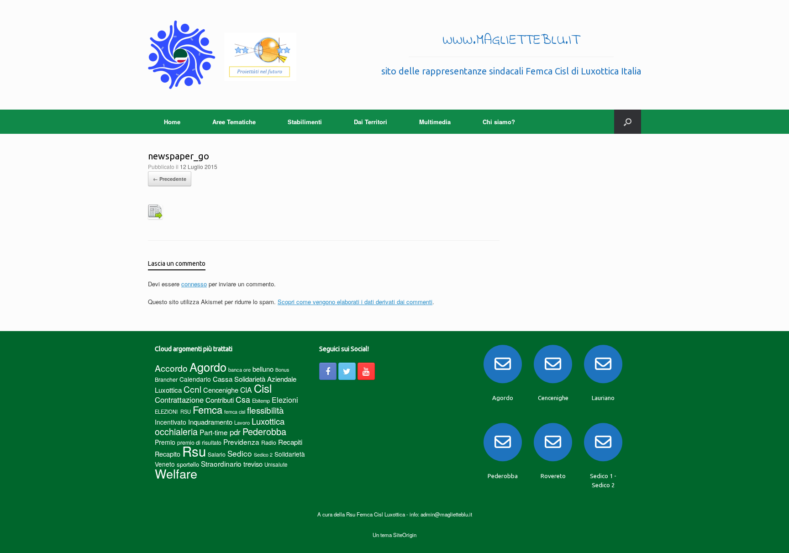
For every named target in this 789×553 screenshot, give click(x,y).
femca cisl (234, 411)
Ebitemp (261, 400)
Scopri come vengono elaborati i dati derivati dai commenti (355, 301)
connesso (194, 283)
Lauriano (603, 398)
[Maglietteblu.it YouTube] (366, 371)
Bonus (282, 369)
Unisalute (276, 464)
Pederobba (264, 431)
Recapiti (290, 442)
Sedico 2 (263, 454)
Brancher (166, 379)
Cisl (263, 388)
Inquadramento (210, 422)
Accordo (171, 368)
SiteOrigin (404, 534)
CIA (246, 389)
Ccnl (192, 389)
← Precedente (169, 178)
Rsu (194, 450)
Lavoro (242, 422)
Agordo (207, 366)
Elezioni (285, 399)
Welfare (176, 473)
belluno (263, 369)
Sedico (239, 453)
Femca (207, 409)
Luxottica (268, 421)
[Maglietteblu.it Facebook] (328, 371)
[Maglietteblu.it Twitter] (347, 371)
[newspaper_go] (155, 216)
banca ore (239, 369)
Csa (243, 399)
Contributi (219, 400)
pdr (235, 432)
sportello (188, 464)
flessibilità (265, 410)
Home (172, 121)
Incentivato (170, 422)
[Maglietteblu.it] (222, 55)
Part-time (214, 432)
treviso (253, 464)
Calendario (195, 379)
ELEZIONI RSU (173, 411)
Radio (268, 442)
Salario (217, 454)
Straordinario (221, 463)
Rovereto (553, 476)
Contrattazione (179, 399)
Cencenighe (220, 390)
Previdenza (241, 442)
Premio (165, 442)
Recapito (167, 453)
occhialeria (176, 431)
